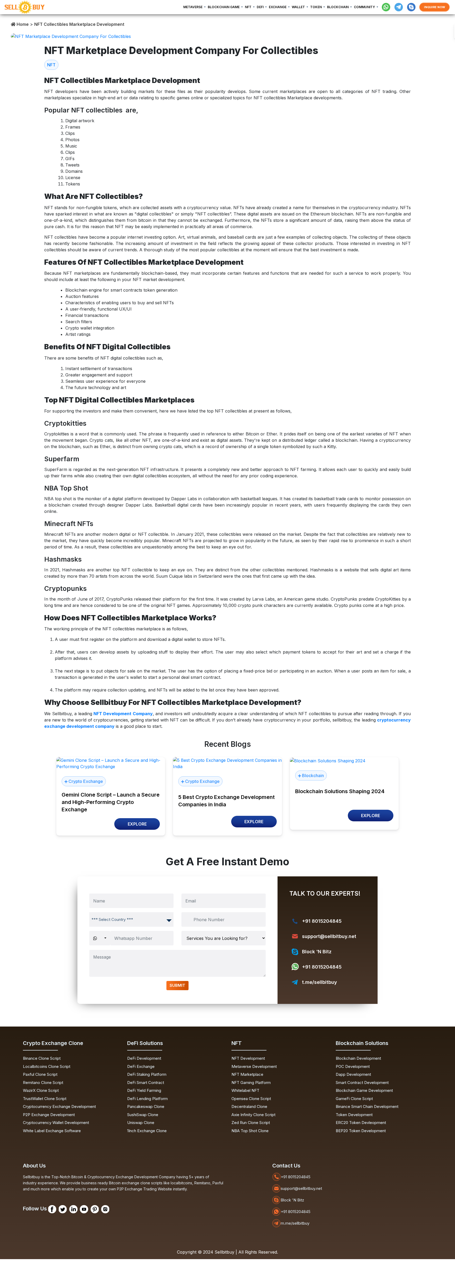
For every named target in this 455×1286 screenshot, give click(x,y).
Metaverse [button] (193, 7)
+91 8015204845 (322, 921)
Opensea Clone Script (251, 1098)
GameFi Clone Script (354, 1098)
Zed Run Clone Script (250, 1122)
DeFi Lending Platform (147, 1098)
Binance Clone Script (42, 1058)
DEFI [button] (260, 7)
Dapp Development (353, 1074)
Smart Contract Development (362, 1082)
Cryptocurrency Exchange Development (59, 1106)
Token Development (354, 1114)
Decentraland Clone (249, 1106)
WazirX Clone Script (41, 1090)
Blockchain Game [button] (224, 7)
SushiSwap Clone (142, 1114)
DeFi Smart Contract (145, 1082)
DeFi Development (144, 1058)
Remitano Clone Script (43, 1082)
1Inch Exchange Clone (147, 1130)
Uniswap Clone (140, 1122)
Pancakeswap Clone (145, 1106)
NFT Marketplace (247, 1074)
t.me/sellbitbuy (319, 982)
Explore (137, 824)
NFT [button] (248, 7)
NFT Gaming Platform (251, 1082)
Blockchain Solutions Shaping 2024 (339, 791)
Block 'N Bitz (317, 951)
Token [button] (316, 7)
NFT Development (248, 1058)
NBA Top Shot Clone (250, 1130)
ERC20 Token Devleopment (361, 1122)
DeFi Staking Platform (146, 1074)
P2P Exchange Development (49, 1114)
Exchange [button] (278, 7)
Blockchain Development (358, 1058)
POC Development (353, 1066)
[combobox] (131, 919)
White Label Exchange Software (52, 1130)
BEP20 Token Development (361, 1130)
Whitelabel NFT (245, 1090)
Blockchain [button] (338, 7)
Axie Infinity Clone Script (253, 1114)
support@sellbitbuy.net (329, 936)
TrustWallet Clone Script (44, 1098)
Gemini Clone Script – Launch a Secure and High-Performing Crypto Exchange (111, 802)
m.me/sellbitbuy (295, 1223)
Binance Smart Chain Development (367, 1106)
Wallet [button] (299, 7)
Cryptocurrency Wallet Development (56, 1122)
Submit (177, 985)
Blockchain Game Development (364, 1090)
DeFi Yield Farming (144, 1090)
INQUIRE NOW (435, 7)
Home (22, 24)
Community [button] (365, 7)
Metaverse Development (254, 1066)
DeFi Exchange (141, 1066)
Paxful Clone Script (40, 1074)
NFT (51, 64)
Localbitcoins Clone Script (46, 1066)
